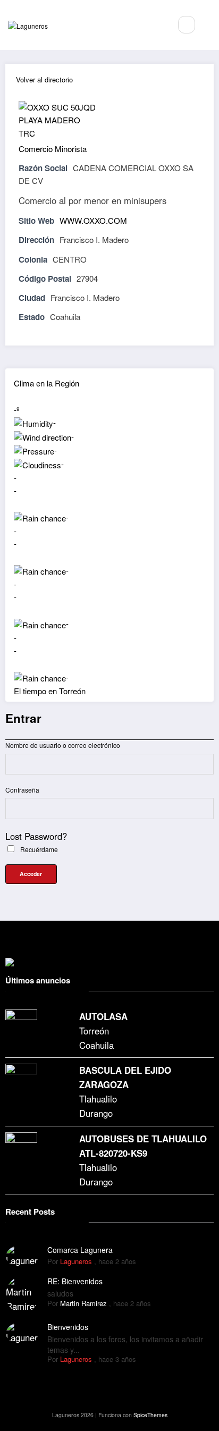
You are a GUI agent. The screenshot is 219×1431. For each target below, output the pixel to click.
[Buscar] (186, 24)
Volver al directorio (44, 79)
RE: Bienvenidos (75, 1281)
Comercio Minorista (53, 148)
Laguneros (76, 1261)
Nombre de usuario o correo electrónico (62, 745)
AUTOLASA (103, 1016)
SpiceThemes (150, 1415)
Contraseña (22, 789)
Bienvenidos (67, 1326)
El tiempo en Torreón (50, 690)
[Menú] (157, 25)
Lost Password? (36, 836)
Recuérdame (38, 849)
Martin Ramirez (83, 1303)
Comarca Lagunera (80, 1249)
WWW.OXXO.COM (93, 220)
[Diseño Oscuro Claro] (209, 24)
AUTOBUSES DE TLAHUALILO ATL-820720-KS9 (143, 1145)
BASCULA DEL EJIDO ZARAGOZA (125, 1077)
